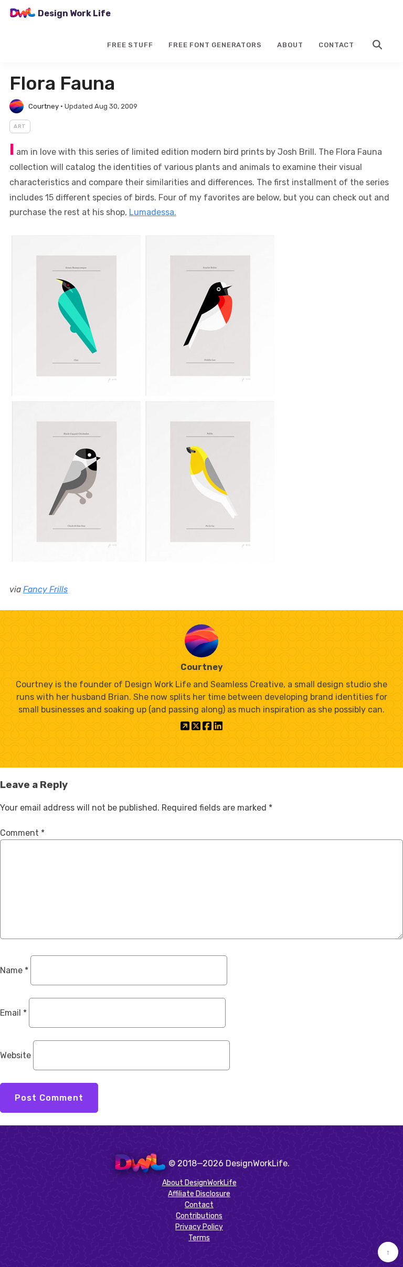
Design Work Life (74, 13)
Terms (199, 1237)
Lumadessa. (152, 212)
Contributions (199, 1215)
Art (20, 126)
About (290, 45)
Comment (22, 833)
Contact (336, 45)
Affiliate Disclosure (199, 1193)
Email (13, 1013)
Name (14, 970)
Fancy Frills (45, 589)
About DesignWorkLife (199, 1182)
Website (15, 1055)
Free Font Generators (214, 45)
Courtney (43, 106)
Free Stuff (130, 45)
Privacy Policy (199, 1226)
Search (378, 44)
